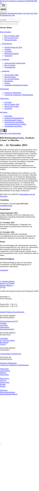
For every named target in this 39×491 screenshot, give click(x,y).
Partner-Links (4, 382)
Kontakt (12, 1)
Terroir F (3, 344)
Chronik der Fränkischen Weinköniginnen (14, 365)
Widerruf (3, 373)
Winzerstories (4, 327)
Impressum (3, 390)
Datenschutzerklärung (7, 392)
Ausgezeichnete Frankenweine (10, 354)
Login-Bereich (20, 1)
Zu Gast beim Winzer (7, 340)
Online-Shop (4, 369)
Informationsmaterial (7, 329)
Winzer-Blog (4, 375)
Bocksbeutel (4, 342)
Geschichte (4, 325)
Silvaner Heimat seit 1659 (9, 321)
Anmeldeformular (6, 206)
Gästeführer (4, 338)
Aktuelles (3, 323)
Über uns (3, 380)
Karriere (3, 386)
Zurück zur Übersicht (7, 283)
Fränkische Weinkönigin (8, 363)
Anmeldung (4, 270)
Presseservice (5, 1)
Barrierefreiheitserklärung (8, 394)
